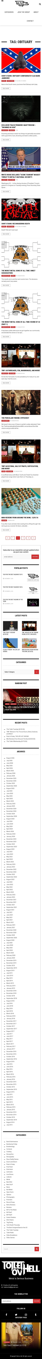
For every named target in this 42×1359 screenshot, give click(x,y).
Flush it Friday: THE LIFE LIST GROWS (17, 736)
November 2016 (11, 1054)
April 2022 (9, 889)
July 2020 (9, 943)
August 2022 (10, 879)
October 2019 (10, 965)
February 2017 (10, 1046)
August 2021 (10, 910)
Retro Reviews (10, 1205)
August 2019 (10, 970)
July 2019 (9, 973)
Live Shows (9, 1174)
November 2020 (11, 932)
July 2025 (9, 791)
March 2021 (10, 922)
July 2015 (9, 1094)
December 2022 (11, 869)
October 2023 (10, 844)
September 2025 (11, 786)
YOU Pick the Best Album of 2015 (13, 574)
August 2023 (10, 849)
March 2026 (10, 771)
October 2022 (10, 874)
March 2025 (10, 801)
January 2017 (10, 1049)
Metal (3, 81)
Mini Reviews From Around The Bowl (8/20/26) (20, 739)
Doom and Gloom (11, 1162)
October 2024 (10, 814)
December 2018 (11, 991)
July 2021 (9, 912)
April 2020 (9, 950)
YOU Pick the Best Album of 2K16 (13, 587)
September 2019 (11, 968)
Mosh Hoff (11, 520)
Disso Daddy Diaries (12, 1159)
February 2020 (10, 955)
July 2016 (9, 1064)
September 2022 (11, 877)
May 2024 (9, 826)
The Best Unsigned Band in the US (16, 1227)
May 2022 (9, 887)
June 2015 (9, 1097)
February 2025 (10, 803)
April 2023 (9, 859)
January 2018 (10, 1018)
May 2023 (9, 856)
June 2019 (9, 975)
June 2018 (9, 1006)
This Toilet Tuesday (12, 1230)
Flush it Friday (10, 1164)
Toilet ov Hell (19, 1356)
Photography (10, 1197)
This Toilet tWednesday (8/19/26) (16, 741)
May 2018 (9, 1008)
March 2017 (10, 1044)
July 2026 (9, 760)
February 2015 (10, 1107)
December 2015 (11, 1082)
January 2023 (10, 867)
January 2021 (10, 927)
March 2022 (10, 892)
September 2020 (11, 937)
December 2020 (11, 930)
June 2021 (9, 915)
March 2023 (10, 862)
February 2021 (10, 925)
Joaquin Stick (21, 275)
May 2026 (9, 765)
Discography (5, 420)
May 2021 (9, 917)
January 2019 (10, 988)
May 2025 (9, 796)
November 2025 (11, 781)
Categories (9, 12)
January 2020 (10, 958)
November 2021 (11, 902)
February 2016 (10, 1077)
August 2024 (10, 819)
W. (17, 130)
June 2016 (9, 1066)
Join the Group (23, 12)
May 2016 (9, 1069)
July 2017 (9, 1034)
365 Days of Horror (21, 81)
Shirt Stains (10, 81)
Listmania (9, 1172)
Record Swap (10, 1202)
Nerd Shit (13, 704)
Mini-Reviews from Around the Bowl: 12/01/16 (19, 518)
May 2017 (9, 1039)
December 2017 (11, 1021)
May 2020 (9, 948)
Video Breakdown (11, 1235)
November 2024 (11, 811)
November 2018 (11, 993)
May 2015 (9, 1099)
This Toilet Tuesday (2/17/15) (14, 1345)
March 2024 (10, 831)
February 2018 (10, 1016)
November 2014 (11, 1114)
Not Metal (9, 1189)
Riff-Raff (9, 1215)
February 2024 (10, 834)
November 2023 (11, 841)
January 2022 (10, 897)
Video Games (10, 1237)
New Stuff (4, 130)
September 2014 (11, 1120)
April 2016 (9, 1071)
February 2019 (10, 986)
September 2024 (11, 816)
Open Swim (11, 180)
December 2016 (11, 1051)
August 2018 (10, 1001)
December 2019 (11, 960)
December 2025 (11, 778)
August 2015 (10, 1092)
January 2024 (10, 836)
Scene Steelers (11, 1217)
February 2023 (10, 864)
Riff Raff (9, 1212)
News (3, 471)
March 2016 (10, 1074)
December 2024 (11, 808)
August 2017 (10, 1031)
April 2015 (9, 1102)
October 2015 (10, 1087)
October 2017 (10, 1026)
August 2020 (10, 940)
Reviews (4, 520)
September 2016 (11, 1059)
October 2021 (10, 905)
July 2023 (9, 851)
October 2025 (10, 783)
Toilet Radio (10, 1232)
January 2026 (10, 776)
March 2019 (10, 983)
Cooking (8, 1151)
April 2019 (9, 980)
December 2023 (11, 839)
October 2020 (10, 935)
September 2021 (11, 907)
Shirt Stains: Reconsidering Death (15, 224)
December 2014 (11, 1112)
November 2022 (11, 872)
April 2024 (9, 829)
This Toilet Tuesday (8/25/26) (15, 729)
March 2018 (10, 1013)
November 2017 (11, 1023)
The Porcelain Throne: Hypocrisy (15, 418)
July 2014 (9, 1125)
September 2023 (11, 846)
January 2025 (10, 806)
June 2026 (9, 763)
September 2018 (11, 998)
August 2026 (10, 758)
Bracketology (5, 275)
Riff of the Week (11, 1210)
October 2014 (10, 1117)
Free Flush (9, 1167)
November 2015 (11, 1084)
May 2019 (9, 978)
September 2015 (11, 1089)
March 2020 (10, 953)
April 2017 (9, 1041)
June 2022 (9, 884)
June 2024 (9, 824)
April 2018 (9, 1011)
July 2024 (9, 821)
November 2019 (11, 963)
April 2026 (9, 768)
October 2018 (10, 996)
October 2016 (10, 1056)
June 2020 (9, 945)
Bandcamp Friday (11, 1144)
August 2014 (10, 1122)
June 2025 (9, 793)
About (36, 12)
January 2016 (10, 1079)
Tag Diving (9, 1222)
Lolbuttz (4, 180)
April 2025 (9, 798)
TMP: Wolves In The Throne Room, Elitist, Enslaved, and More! (30, 634)
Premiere (11, 130)
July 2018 (9, 1003)
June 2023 (9, 854)
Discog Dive (9, 1154)
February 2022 (10, 894)
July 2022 (9, 882)
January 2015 (10, 1109)
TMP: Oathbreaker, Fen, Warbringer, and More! (20, 370)
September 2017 (11, 1029)
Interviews (9, 1169)
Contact (30, 21)
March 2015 (10, 1104)
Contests (9, 1149)
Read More (6, 88)
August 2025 (10, 788)
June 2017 (9, 1036)
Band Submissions (12, 1141)
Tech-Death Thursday (13, 1225)
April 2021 (9, 920)
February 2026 (10, 773)
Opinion (8, 1194)
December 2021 (11, 899)
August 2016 (10, 1061)
